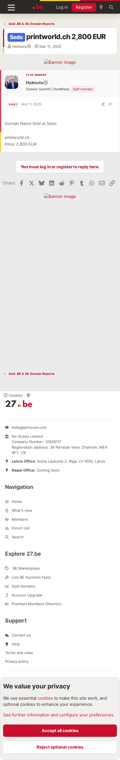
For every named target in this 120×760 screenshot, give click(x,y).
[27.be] (33, 6)
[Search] (111, 7)
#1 (110, 104)
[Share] (103, 104)
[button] (29, 395)
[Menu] (11, 7)
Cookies (15, 395)
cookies (45, 698)
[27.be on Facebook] (7, 414)
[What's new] (101, 7)
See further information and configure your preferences (58, 715)
